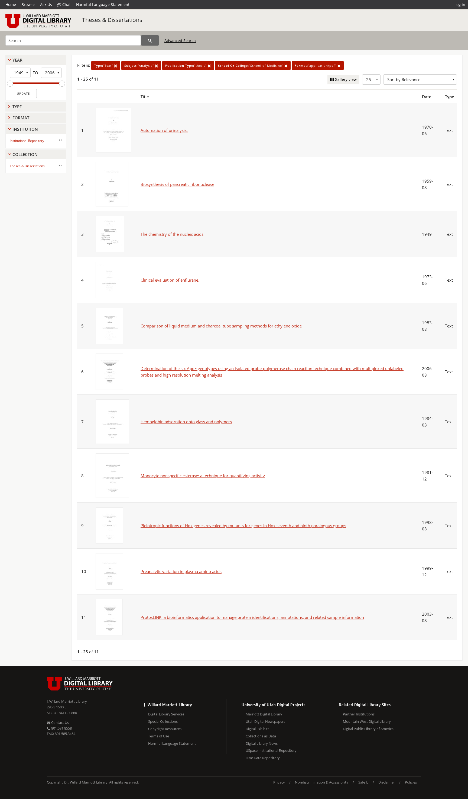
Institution (25, 129)
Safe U (363, 782)
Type (17, 106)
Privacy (279, 782)
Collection (25, 154)
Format (20, 117)
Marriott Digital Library (264, 714)
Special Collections (163, 721)
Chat (66, 4)
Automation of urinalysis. (164, 130)
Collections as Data (261, 736)
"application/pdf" (316, 65)
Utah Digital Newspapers (265, 721)
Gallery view (345, 79)
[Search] (150, 40)
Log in (459, 4)
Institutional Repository (27, 140)
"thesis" (186, 65)
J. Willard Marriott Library (67, 701)
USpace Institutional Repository (271, 750)
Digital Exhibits (257, 728)
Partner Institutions (359, 714)
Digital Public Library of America (368, 728)
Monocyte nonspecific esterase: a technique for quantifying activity (203, 475)
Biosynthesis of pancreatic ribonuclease (177, 184)
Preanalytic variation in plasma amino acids (181, 571)
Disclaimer (386, 782)
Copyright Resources (164, 728)
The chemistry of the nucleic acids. (172, 234)
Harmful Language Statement (102, 4)
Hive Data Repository (263, 757)
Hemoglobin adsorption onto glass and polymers (186, 421)
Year (17, 60)
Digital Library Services (166, 714)
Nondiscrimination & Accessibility (321, 782)
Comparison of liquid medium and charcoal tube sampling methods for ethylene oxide (221, 326)
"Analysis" (139, 65)
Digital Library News (262, 743)
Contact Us (59, 722)
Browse (28, 4)
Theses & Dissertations (112, 20)
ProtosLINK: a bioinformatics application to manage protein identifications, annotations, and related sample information (252, 617)
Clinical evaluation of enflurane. (170, 280)
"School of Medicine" (251, 65)
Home (10, 4)
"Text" (104, 65)
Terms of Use (158, 736)
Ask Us (46, 4)
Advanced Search (180, 40)
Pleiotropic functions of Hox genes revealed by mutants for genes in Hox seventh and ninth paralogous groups (243, 525)
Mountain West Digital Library (367, 721)
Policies (411, 782)
